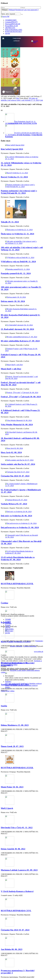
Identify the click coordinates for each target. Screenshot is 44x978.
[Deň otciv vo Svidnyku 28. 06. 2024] (22, 512)
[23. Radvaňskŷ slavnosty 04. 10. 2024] (22, 325)
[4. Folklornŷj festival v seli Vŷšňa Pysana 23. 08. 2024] (22, 405)
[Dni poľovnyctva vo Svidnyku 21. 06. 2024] (22, 523)
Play (17, 98)
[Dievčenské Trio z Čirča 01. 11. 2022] (22, 820)
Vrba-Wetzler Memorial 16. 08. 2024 (17, 424)
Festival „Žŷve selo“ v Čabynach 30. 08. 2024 (21, 397)
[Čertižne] (22, 595)
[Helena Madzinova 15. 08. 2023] (22, 717)
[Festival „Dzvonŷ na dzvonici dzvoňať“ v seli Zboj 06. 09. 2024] (22, 377)
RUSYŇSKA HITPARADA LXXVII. (17, 584)
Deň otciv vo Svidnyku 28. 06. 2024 (16, 516)
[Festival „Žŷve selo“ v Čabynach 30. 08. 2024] (22, 393)
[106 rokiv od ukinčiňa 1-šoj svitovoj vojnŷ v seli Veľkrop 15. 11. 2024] (22, 242)
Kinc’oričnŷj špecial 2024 (12, 149)
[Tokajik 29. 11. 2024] (22, 209)
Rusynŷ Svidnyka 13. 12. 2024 (14, 177)
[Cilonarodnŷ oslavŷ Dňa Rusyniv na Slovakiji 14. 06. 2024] (22, 536)
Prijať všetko (13, 665)
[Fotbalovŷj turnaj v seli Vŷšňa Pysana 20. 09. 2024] (22, 350)
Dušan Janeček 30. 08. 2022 (13, 849)
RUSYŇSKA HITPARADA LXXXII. (17, 768)
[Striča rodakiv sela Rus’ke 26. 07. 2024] (22, 460)
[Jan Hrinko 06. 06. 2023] (22, 941)
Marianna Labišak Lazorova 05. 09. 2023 (19, 870)
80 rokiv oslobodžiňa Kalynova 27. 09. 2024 (20, 341)
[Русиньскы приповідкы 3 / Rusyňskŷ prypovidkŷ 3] (22, 963)
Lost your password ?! (31, 10)
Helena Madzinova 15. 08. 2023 (15, 725)
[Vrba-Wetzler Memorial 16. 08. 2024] (22, 420)
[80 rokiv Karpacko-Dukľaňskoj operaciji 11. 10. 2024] (22, 310)
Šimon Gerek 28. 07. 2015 (12, 746)
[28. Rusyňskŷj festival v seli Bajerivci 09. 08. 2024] (22, 433)
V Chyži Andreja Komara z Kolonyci (17, 891)
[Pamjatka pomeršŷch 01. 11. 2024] (22, 269)
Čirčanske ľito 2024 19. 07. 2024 (15, 476)
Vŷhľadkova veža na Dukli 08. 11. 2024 (18, 261)
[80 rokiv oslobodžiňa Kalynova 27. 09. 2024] (22, 337)
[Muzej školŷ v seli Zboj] (22, 365)
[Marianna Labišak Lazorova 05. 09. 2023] (22, 862)
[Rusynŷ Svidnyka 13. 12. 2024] (22, 173)
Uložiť (3, 691)
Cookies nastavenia (29, 646)
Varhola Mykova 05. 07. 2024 (14, 504)
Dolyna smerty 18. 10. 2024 (13, 301)
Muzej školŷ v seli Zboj (11, 369)
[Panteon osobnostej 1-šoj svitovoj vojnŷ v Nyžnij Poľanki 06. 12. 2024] (22, 186)
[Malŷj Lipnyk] (22, 800)
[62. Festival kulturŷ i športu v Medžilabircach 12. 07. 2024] (22, 485)
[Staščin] (22, 698)
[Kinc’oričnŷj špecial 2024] (22, 145)
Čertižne (4, 603)
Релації (11, 26)
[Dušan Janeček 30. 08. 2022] (22, 841)
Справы (11, 22)
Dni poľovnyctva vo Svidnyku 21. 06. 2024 (20, 527)
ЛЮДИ (10, 28)
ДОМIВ (11, 20)
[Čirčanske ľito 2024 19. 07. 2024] (22, 472)
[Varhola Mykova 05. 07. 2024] (22, 500)
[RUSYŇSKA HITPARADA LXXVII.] (22, 576)
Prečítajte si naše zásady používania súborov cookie (21, 662)
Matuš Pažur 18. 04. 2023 (12, 787)
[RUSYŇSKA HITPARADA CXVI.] (22, 903)
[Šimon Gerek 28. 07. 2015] (22, 738)
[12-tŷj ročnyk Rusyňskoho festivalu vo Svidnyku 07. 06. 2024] (22, 552)
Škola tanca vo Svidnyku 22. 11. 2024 (17, 234)
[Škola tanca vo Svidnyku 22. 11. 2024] (22, 230)
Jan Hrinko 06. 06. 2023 (11, 949)
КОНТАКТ (13, 31)
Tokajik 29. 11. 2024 (10, 222)
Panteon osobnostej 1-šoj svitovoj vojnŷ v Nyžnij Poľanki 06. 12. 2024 (19, 192)
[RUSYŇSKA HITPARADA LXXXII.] (22, 760)
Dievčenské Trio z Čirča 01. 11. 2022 (17, 827)
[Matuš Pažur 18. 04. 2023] (22, 779)
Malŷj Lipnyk (7, 808)
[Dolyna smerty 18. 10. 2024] (22, 297)
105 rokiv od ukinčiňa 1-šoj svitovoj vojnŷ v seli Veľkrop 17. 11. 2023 (20, 99)
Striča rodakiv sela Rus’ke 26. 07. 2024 (18, 464)
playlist (7, 33)
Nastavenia (5, 665)
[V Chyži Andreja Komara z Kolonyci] (22, 883)
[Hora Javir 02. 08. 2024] (22, 448)
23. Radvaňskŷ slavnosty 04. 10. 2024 (17, 329)
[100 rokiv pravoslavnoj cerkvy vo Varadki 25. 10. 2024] (22, 282)
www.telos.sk (38, 651)
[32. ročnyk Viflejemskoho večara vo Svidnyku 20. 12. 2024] (22, 158)
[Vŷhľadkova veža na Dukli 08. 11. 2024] (22, 258)
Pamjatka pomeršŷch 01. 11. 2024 (16, 273)
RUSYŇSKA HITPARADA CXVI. (16, 911)
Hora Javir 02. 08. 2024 (11, 452)
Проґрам (12, 24)
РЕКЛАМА (13, 30)
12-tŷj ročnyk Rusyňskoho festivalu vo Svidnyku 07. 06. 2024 (18, 558)
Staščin (4, 706)
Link (41, 100)
